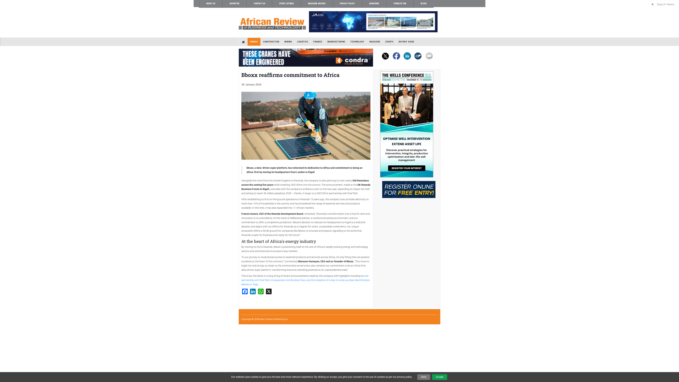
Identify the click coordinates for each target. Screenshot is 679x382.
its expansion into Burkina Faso (288, 280)
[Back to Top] (2, 327)
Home (243, 42)
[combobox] (663, 4)
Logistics (302, 41)
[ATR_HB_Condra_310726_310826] (306, 57)
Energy (254, 41)
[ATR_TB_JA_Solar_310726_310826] (373, 21)
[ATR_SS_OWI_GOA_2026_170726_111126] (407, 124)
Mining (288, 41)
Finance (317, 41)
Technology (357, 41)
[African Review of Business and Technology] (272, 22)
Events (389, 41)
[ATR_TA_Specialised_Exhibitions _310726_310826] (407, 187)
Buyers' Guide (406, 41)
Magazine (375, 41)
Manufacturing (336, 41)
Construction (271, 41)
